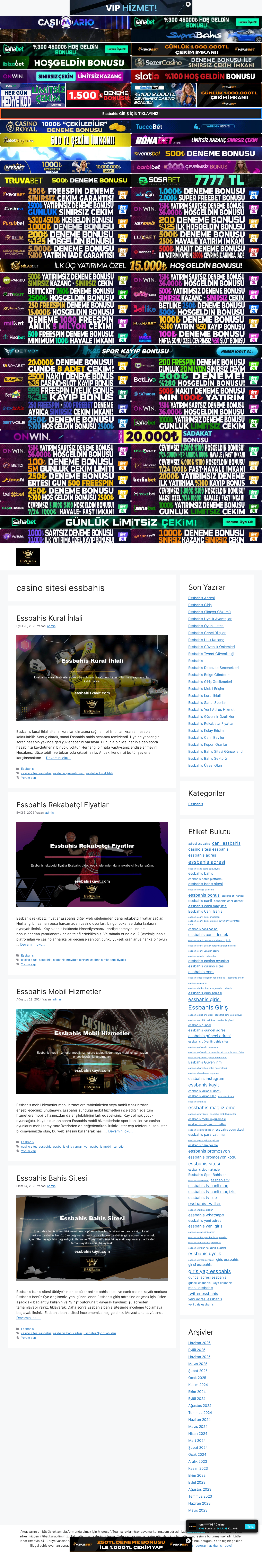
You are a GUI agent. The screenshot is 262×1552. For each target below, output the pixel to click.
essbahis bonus (204, 895)
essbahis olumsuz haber (200, 1130)
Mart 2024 (197, 1440)
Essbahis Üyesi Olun (205, 765)
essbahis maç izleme (212, 1107)
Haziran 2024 (199, 1420)
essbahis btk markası (233, 896)
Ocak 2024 (197, 1454)
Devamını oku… (58, 758)
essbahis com (201, 971)
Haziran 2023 (199, 1503)
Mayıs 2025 (197, 1364)
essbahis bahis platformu (205, 879)
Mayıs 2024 (198, 1427)
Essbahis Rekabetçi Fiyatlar (62, 804)
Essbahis (27, 768)
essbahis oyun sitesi (230, 1129)
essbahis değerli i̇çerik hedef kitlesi (207, 977)
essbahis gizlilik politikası (202, 1020)
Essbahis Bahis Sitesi (51, 1178)
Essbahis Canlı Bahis (205, 911)
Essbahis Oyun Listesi (206, 626)
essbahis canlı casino (203, 929)
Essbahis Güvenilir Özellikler (211, 717)
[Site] (65, 194)
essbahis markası (197, 1101)
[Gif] (131, 265)
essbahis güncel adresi (209, 1035)
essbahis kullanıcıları (202, 1096)
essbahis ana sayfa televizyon (204, 868)
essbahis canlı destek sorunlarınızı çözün (209, 940)
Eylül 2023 (197, 1482)
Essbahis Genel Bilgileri (207, 633)
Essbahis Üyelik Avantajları (210, 619)
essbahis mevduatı (198, 1114)
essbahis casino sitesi (206, 966)
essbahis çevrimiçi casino (201, 1232)
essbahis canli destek (229, 901)
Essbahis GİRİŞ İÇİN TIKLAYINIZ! (131, 113)
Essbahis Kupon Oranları (208, 744)
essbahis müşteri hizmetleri (207, 1124)
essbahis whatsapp (206, 1214)
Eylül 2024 (197, 1399)
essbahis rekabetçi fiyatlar (108, 959)
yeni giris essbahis (201, 1304)
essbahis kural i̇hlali (99, 773)
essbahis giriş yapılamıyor (70, 1146)
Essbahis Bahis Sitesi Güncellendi (216, 751)
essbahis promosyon (209, 1151)
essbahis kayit (203, 1084)
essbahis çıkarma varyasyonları (204, 1242)
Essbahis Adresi (201, 598)
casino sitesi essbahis (36, 773)
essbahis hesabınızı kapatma (203, 1073)
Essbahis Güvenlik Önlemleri (211, 647)
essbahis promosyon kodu (212, 1157)
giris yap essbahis (209, 1271)
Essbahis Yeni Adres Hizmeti (211, 710)
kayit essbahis (223, 1283)
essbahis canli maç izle (207, 906)
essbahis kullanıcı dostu (204, 1091)
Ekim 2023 (197, 1475)
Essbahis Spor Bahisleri (100, 1333)
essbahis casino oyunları (208, 961)
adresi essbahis (199, 843)
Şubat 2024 (198, 1447)
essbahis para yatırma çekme (203, 1140)
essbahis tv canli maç (208, 1185)
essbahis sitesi (204, 1163)
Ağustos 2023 (199, 1489)
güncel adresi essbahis (207, 1277)
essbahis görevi (226, 1020)
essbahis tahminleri (198, 1180)
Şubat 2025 (198, 1371)
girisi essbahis (200, 1265)
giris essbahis (227, 1259)
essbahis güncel (199, 1025)
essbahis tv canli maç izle (212, 1191)
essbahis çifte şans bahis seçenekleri (207, 1237)
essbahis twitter (204, 1203)
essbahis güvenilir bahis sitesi (208, 1041)
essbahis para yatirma (206, 1134)
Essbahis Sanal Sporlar (207, 703)
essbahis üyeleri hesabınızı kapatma (207, 1248)
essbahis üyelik (204, 1253)
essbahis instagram (206, 1078)
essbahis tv (220, 1180)
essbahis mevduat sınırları (71, 959)
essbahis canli (200, 901)
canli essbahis (226, 843)
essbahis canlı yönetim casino (203, 951)
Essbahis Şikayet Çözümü (209, 612)
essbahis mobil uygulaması (207, 1119)
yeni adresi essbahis (205, 1299)
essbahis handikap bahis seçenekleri (207, 1068)
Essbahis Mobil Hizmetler (58, 991)
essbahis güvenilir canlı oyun (203, 1047)
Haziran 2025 (199, 1357)
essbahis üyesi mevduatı (201, 1260)
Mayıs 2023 (198, 1510)
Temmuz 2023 (200, 1496)
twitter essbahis (203, 1293)
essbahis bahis (200, 873)
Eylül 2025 (196, 1350)
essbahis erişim (236, 977)
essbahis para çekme (203, 1145)
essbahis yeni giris (205, 1226)
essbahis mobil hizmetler (107, 1146)
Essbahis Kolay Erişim (206, 730)
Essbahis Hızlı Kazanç (206, 640)
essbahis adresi (206, 862)
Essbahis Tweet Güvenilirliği (211, 654)
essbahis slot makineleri (204, 1169)
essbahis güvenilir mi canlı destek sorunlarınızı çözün (216, 1052)
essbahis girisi (204, 999)
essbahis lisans (226, 1096)
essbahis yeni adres (204, 1220)
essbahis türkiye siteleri (200, 1210)
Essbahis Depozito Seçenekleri (213, 668)
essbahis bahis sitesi (67, 1333)
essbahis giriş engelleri (200, 1015)
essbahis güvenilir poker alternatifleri (207, 1057)
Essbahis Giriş (200, 605)
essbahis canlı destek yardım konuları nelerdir (212, 945)
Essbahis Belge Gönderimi (209, 675)
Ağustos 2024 (199, 1406)
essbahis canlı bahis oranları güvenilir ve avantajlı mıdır (214, 923)
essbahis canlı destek (208, 934)
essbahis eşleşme (197, 983)
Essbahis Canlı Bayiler (206, 737)
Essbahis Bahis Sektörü (207, 758)
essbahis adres (202, 855)
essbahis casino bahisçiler (202, 956)
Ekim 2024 (197, 1392)
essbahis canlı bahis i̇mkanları (204, 917)
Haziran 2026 (199, 1343)
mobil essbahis (200, 1288)
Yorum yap (28, 777)
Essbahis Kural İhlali (49, 618)
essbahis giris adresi (205, 993)
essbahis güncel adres (207, 1030)
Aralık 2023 (197, 1461)
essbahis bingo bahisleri (201, 889)
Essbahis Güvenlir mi (205, 1062)
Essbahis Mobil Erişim (206, 689)
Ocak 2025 (197, 1378)
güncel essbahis (199, 1283)
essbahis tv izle (202, 1197)
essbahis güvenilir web (68, 773)
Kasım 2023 (198, 1468)
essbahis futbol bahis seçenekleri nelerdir (210, 988)
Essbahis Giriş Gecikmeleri (210, 682)
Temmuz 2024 (200, 1413)
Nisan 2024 (197, 1434)
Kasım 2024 (198, 1385)
